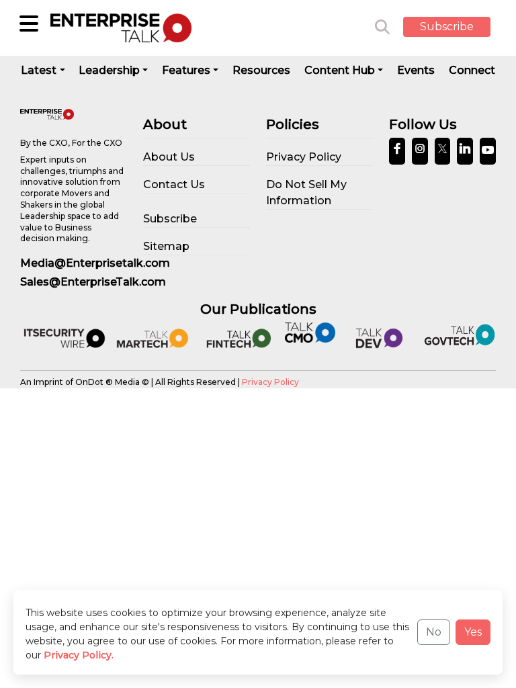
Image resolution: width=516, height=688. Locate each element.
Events (416, 70)
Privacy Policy (270, 382)
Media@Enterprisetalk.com (95, 263)
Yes (473, 632)
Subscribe (447, 26)
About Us (169, 156)
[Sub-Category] (28, 23)
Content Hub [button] (339, 70)
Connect (472, 70)
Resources (261, 70)
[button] (457, 27)
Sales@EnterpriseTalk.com (93, 281)
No (433, 632)
